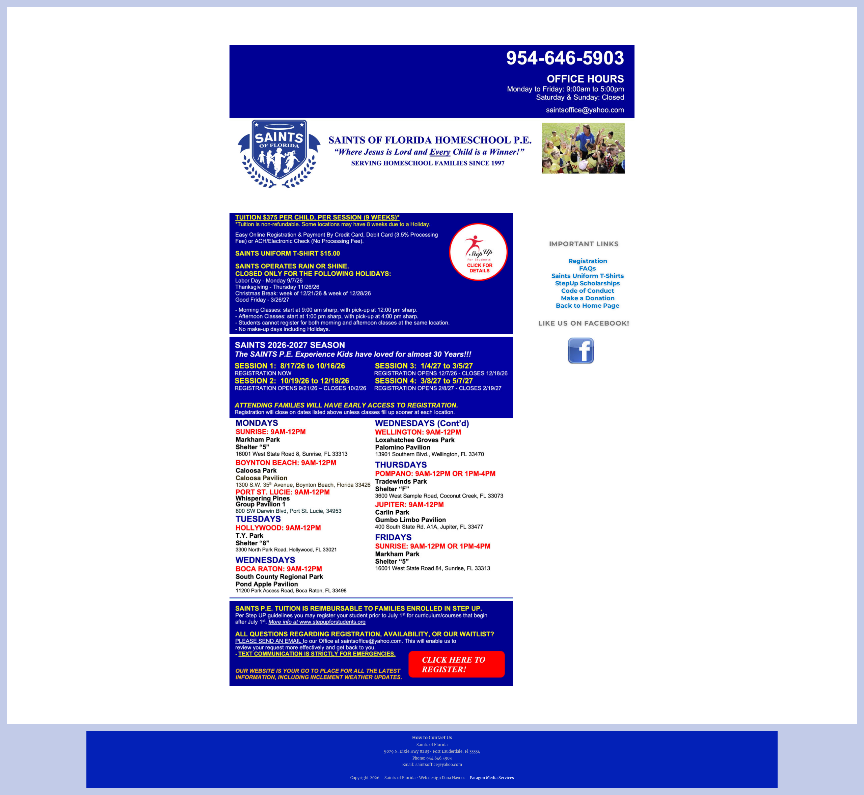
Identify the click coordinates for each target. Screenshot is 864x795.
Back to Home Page (587, 305)
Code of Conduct (587, 290)
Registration (587, 261)
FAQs (587, 268)
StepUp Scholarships (587, 283)
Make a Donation (588, 298)
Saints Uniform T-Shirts (587, 276)
